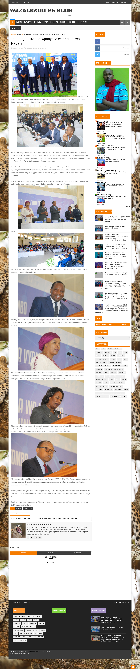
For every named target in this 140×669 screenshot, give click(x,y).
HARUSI (105, 359)
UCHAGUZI (113, 393)
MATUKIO (122, 372)
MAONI (124, 324)
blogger (23, 553)
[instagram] (28, 2)
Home (107, 2)
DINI (115, 352)
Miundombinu (119, 376)
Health (113, 359)
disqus (50, 553)
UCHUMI (63, 22)
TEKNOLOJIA (27, 34)
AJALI (103, 349)
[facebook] (21, 2)
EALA (125, 352)
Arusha (110, 349)
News (117, 379)
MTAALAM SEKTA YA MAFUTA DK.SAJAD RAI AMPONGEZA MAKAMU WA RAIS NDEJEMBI (114, 124)
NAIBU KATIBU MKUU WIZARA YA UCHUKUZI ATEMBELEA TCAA (115, 185)
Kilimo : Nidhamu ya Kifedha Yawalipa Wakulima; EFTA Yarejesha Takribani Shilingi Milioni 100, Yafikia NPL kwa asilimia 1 (111, 296)
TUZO (98, 393)
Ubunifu (105, 393)
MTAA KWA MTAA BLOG (106, 146)
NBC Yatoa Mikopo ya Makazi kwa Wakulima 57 (115, 197)
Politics (114, 383)
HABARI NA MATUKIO (104, 158)
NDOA (111, 379)
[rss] (126, 603)
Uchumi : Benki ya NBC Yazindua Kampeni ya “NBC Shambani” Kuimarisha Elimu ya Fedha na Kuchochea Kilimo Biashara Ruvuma (112, 285)
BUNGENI (99, 352)
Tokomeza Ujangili (121, 389)
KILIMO (118, 362)
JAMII (119, 359)
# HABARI (19, 508)
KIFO (104, 362)
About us (115, 2)
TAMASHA (99, 389)
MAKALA (106, 372)
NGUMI (124, 379)
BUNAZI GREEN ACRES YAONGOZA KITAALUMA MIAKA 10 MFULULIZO (115, 148)
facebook (77, 553)
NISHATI (98, 383)
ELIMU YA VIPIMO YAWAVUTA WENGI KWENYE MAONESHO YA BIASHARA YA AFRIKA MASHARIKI (115, 137)
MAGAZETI (54, 22)
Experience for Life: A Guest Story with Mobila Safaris (115, 173)
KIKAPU (111, 362)
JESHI (125, 359)
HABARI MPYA (101, 324)
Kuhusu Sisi (16, 602)
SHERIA (98, 386)
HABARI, (36, 48)
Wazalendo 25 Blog (41, 10)
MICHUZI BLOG (102, 121)
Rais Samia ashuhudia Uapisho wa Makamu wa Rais (115, 160)
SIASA (46, 22)
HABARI (19, 22)
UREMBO (99, 396)
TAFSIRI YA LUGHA (112, 325)
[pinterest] (123, 603)
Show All (127, 206)
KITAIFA (107, 366)
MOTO (98, 379)
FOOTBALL (121, 356)
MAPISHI (113, 372)
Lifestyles (116, 366)
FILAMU (113, 356)
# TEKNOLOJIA (28, 508)
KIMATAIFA (99, 366)
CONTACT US (82, 22)
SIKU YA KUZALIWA (116, 386)
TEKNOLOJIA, (43, 48)
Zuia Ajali (122, 396)
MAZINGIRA (99, 376)
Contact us (124, 2)
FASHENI (105, 356)
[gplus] (119, 603)
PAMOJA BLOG (102, 182)
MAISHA (98, 372)
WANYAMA (114, 396)
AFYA (97, 349)
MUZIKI (104, 379)
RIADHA (121, 383)
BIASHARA (37, 22)
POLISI (106, 383)
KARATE (98, 362)
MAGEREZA (108, 369)
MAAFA (124, 366)
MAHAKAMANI (118, 369)
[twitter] (24, 2)
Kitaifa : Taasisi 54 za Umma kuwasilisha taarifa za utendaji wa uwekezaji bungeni (117, 246)
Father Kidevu (102, 133)
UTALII (106, 396)
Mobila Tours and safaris (106, 170)
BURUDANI (28, 22)
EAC (120, 352)
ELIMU (98, 356)
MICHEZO (71, 22)
